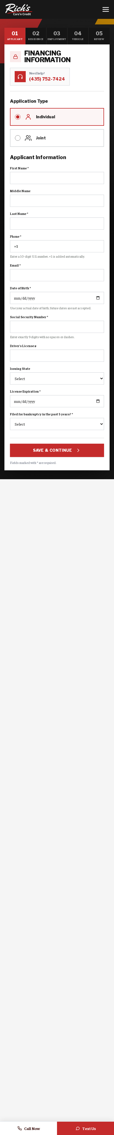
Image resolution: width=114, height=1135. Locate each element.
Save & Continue (52, 450)
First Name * (19, 168)
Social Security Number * (29, 317)
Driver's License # (23, 345)
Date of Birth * (20, 288)
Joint (41, 137)
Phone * (15, 236)
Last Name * (19, 213)
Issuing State (20, 368)
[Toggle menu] (106, 9)
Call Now (32, 1128)
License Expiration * (25, 391)
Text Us (89, 1128)
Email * (15, 265)
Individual (45, 116)
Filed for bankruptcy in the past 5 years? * (41, 414)
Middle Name (20, 191)
